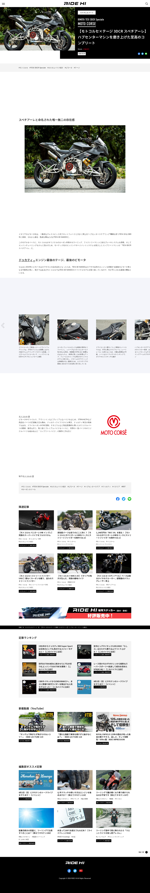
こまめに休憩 (24, 839)
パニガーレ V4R (35, 539)
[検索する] (146, 3)
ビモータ (69, 68)
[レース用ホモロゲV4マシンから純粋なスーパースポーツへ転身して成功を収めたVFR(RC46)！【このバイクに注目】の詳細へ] (84, 669)
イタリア (116, 487)
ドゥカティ (26, 260)
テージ (77, 68)
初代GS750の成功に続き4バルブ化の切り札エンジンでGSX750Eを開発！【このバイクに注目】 (55, 666)
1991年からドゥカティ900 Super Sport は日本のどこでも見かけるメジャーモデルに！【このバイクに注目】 (56, 649)
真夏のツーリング (39, 837)
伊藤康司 (86, 49)
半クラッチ (75, 799)
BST (124, 487)
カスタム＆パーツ (86, 12)
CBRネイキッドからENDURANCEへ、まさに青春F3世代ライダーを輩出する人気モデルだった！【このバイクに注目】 (56, 684)
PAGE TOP (141, 852)
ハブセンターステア (92, 487)
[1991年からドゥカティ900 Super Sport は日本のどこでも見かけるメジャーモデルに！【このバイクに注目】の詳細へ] (29, 652)
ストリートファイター (65, 544)
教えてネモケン (63, 799)
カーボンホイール (29, 489)
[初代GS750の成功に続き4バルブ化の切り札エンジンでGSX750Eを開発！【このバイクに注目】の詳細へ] (29, 669)
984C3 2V (71, 582)
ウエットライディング (116, 837)
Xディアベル (111, 585)
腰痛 (111, 799)
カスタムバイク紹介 (55, 68)
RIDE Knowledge (64, 837)
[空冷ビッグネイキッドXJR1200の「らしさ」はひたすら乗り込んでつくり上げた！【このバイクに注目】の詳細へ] (84, 652)
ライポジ (119, 799)
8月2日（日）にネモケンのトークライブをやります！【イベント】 (111, 682)
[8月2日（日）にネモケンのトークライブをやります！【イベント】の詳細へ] (84, 687)
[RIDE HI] (75, 3)
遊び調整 (85, 799)
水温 (73, 837)
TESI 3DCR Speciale (38, 68)
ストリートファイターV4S (39, 585)
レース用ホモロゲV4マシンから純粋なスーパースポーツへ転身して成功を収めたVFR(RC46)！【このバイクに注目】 (111, 666)
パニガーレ (72, 541)
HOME (20, 627)
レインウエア (101, 837)
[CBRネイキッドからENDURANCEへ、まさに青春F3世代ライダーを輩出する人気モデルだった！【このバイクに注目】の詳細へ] (29, 687)
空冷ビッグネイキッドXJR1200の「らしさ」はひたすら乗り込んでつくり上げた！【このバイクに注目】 (111, 649)
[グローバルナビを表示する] (3, 3)
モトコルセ (24, 68)
